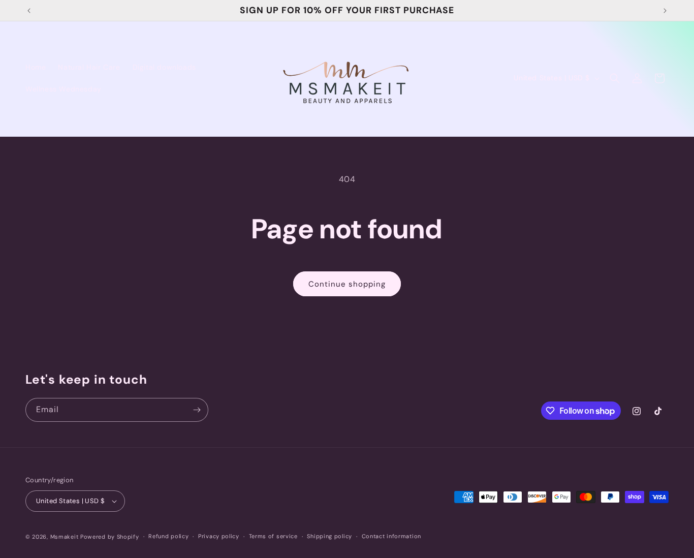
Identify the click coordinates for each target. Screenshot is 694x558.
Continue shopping (347, 284)
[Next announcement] (665, 10)
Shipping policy (329, 536)
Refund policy (168, 536)
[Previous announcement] (29, 10)
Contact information (391, 536)
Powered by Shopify (109, 536)
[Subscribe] (196, 410)
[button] (615, 78)
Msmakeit (64, 536)
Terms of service (273, 536)
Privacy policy (218, 536)
